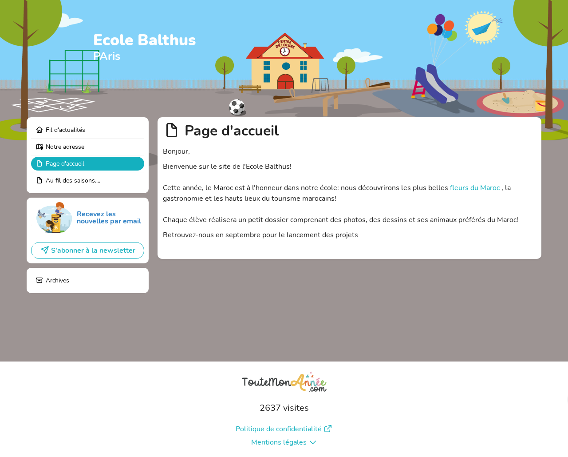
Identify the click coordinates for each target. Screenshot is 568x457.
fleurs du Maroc (475, 188)
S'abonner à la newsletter (93, 250)
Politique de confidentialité (279, 429)
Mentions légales (279, 442)
